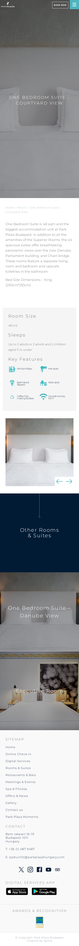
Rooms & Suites (18, 768)
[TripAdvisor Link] (57, 870)
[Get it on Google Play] (44, 891)
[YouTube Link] (48, 870)
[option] (39, 452)
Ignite (48, 940)
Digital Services (18, 761)
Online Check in (18, 754)
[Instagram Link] (30, 871)
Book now (60, 5)
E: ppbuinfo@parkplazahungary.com (35, 857)
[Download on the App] (18, 891)
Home (10, 207)
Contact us (14, 810)
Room (22, 207)
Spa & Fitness (16, 789)
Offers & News (17, 796)
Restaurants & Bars (21, 775)
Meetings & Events (21, 782)
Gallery (11, 803)
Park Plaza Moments (22, 817)
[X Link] (21, 871)
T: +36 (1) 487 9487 (20, 849)
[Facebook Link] (39, 871)
